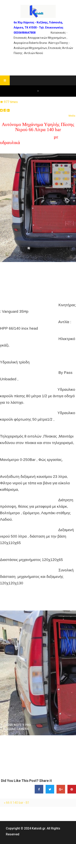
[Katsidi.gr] (38, 11)
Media (72, 115)
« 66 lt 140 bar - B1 (16, 802)
